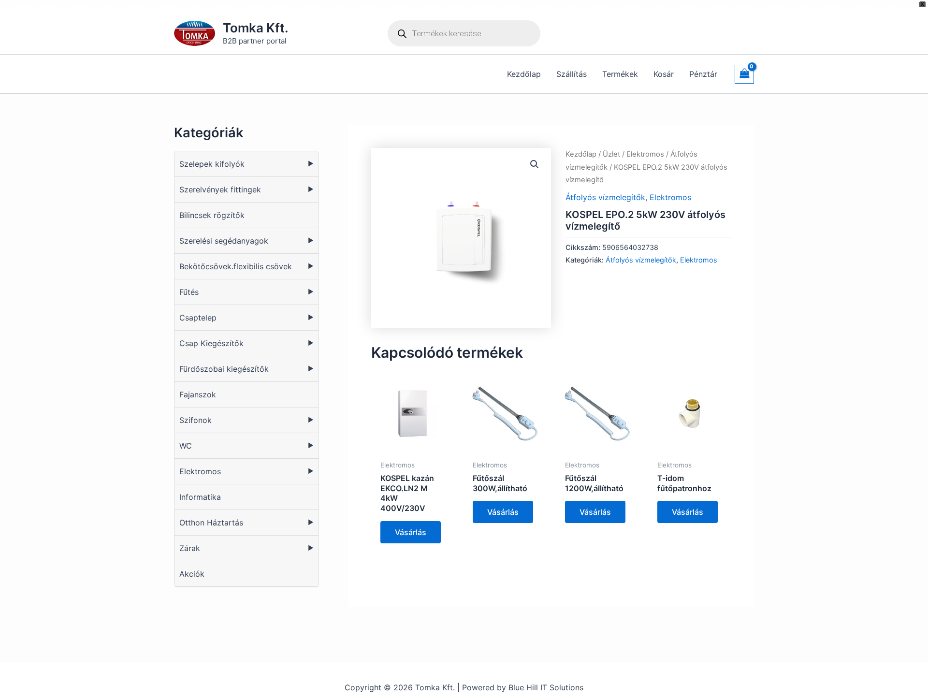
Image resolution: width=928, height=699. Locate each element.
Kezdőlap (581, 154)
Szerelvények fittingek (220, 189)
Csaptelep (198, 317)
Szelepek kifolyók (212, 164)
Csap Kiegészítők (211, 343)
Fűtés (189, 292)
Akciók (191, 574)
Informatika (200, 497)
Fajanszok (197, 394)
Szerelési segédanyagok (223, 241)
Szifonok (195, 420)
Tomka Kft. (256, 27)
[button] (534, 164)
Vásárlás (410, 532)
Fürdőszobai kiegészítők (224, 369)
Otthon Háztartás (211, 522)
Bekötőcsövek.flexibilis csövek (235, 266)
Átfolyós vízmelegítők (605, 197)
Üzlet (611, 154)
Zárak (189, 548)
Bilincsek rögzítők (212, 215)
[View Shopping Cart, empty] (744, 74)
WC (185, 446)
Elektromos (200, 471)
